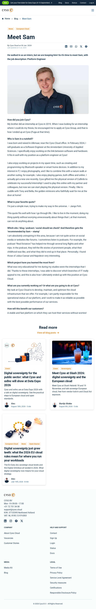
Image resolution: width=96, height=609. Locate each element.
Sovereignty (66, 369)
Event (7, 369)
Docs (67, 3)
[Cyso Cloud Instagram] (11, 521)
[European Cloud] (7, 10)
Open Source (34, 444)
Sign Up (53, 538)
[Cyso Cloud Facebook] (16, 521)
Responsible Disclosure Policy (63, 593)
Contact (83, 3)
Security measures (58, 583)
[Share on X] (81, 46)
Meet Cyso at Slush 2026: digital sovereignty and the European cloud (69, 377)
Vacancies (8, 538)
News (11, 29)
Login (52, 543)
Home (7, 18)
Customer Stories (11, 543)
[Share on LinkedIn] (66, 46)
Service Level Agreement (61, 578)
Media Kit (8, 568)
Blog (60, 3)
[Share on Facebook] (86, 46)
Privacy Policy (56, 573)
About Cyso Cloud (12, 533)
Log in (91, 3)
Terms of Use (56, 568)
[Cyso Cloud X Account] (21, 521)
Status (74, 3)
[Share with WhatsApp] (76, 46)
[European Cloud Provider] (48, 495)
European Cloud (22, 29)
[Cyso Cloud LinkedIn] (5, 521)
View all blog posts (46, 333)
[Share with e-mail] (71, 46)
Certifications (56, 588)
